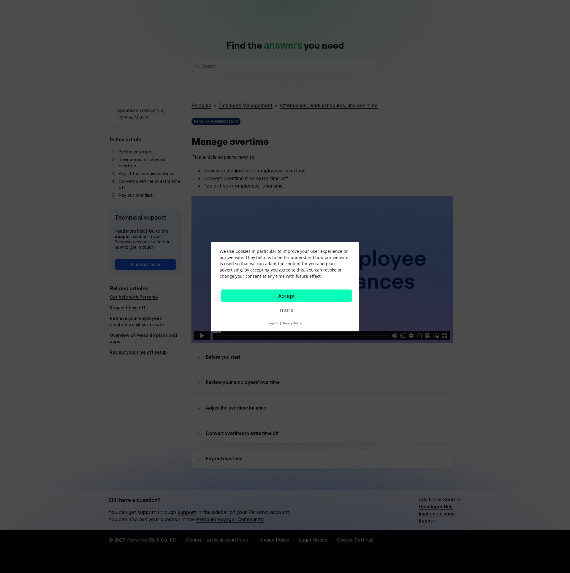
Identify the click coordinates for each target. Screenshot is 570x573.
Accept (286, 295)
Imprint (273, 323)
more (286, 309)
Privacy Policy (292, 323)
